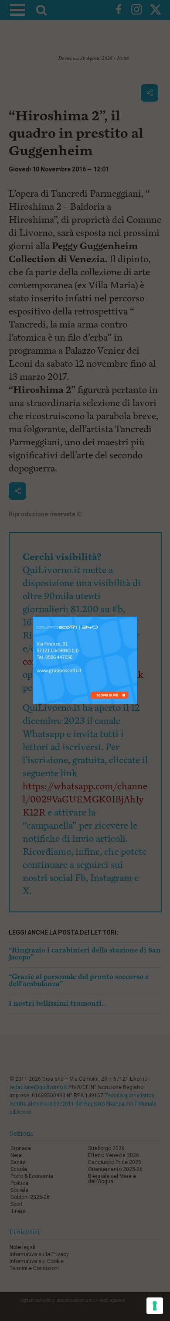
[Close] (137, 617)
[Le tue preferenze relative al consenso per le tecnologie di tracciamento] (154, 1305)
